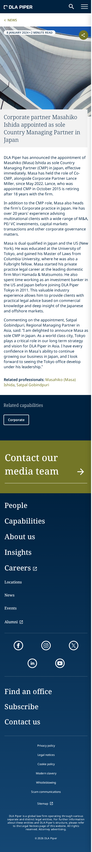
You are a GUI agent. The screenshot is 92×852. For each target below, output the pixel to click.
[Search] (71, 6)
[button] (46, 467)
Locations (13, 582)
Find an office (28, 691)
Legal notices (46, 755)
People (15, 505)
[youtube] (60, 663)
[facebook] (18, 645)
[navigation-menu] (84, 6)
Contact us (22, 721)
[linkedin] (32, 663)
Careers (17, 568)
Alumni (11, 621)
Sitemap (42, 804)
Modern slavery (46, 773)
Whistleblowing (46, 782)
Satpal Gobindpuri (33, 384)
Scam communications (46, 792)
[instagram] (46, 645)
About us (19, 536)
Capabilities (24, 521)
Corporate (16, 419)
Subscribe (21, 706)
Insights (18, 552)
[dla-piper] (18, 6)
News (12, 20)
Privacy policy (46, 746)
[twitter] (73, 645)
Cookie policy (46, 764)
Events (10, 608)
